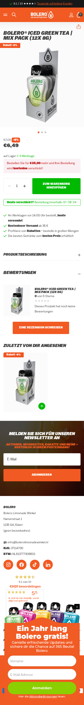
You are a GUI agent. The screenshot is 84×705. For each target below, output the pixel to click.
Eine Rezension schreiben (41, 327)
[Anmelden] (71, 15)
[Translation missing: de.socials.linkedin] (48, 564)
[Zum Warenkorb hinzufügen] (41, 406)
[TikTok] (35, 564)
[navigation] (38, 132)
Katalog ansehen (5, 15)
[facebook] (21, 564)
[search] (14, 15)
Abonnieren (42, 475)
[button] (77, 26)
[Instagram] (8, 564)
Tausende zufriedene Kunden (54, 3)
